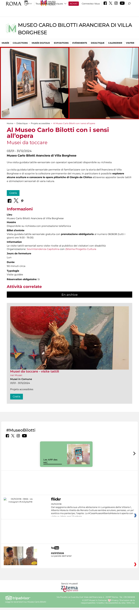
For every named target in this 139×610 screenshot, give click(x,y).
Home (10, 123)
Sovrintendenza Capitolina (43, 249)
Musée (5, 43)
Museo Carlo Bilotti (36, 602)
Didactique (97, 43)
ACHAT (73, 3)
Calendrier (115, 43)
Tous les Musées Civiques (49, 3)
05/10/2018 (92, 510)
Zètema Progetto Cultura (80, 249)
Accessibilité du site (115, 603)
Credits (100, 603)
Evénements (79, 43)
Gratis (13, 193)
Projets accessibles (40, 123)
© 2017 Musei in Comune (94, 600)
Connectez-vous (91, 3)
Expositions (61, 43)
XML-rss (131, 603)
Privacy (114, 600)
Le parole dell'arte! (61, 555)
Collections (20, 43)
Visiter (130, 43)
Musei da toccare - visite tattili (34, 371)
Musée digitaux (41, 43)
